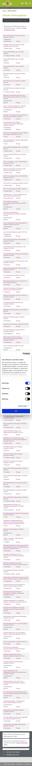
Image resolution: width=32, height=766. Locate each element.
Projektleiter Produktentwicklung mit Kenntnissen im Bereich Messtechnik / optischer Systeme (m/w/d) (13, 522)
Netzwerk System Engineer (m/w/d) (12, 529)
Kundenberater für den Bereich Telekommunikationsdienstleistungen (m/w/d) (13, 124)
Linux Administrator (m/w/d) (10, 275)
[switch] (27, 388)
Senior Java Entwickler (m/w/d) (11, 641)
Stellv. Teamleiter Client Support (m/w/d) (14, 423)
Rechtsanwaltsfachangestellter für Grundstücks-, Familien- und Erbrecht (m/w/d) (13, 593)
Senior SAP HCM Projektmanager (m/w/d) (14, 468)
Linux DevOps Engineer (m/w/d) (12, 232)
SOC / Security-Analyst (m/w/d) (11, 188)
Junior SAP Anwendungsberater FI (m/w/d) (14, 147)
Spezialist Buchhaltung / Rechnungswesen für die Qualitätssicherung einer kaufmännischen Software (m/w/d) (15, 547)
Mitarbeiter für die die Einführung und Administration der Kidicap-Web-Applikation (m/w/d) (15, 439)
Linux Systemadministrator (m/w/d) (12, 570)
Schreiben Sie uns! (12, 755)
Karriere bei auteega (9, 764)
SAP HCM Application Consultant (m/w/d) (14, 482)
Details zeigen (22, 406)
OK (16, 411)
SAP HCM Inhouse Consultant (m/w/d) (13, 73)
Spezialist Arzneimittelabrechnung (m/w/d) (14, 309)
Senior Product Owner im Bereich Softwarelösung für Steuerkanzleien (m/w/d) (13, 338)
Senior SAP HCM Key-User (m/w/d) (12, 51)
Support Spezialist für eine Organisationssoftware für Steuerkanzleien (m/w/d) (14, 672)
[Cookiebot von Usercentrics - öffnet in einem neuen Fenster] (23, 354)
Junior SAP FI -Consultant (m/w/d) (12, 183)
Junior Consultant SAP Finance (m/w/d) (14, 154)
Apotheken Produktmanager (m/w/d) (13, 317)
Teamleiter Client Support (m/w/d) (12, 324)
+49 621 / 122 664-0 (13, 752)
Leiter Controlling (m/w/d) (10, 345)
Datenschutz (19, 764)
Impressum (28, 764)
